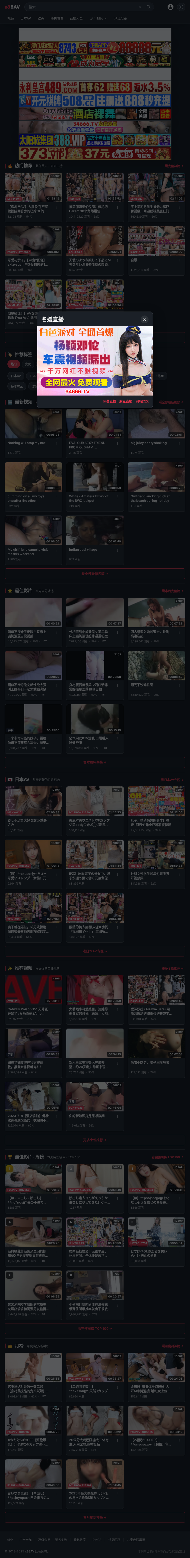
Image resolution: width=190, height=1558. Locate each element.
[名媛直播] (95, 779)
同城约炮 (142, 401)
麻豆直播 (125, 401)
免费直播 (109, 401)
